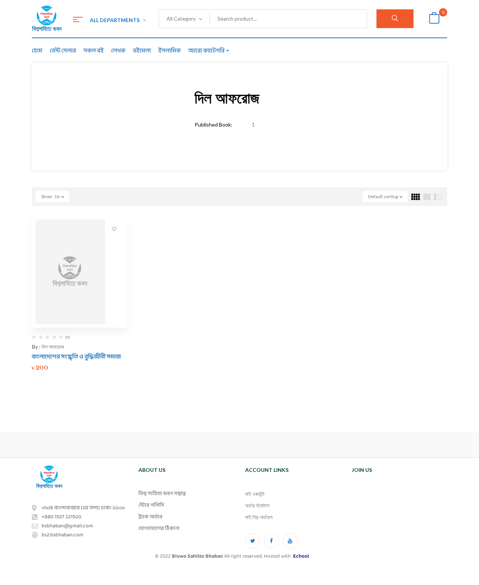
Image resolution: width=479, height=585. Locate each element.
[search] (395, 18)
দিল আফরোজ (53, 346)
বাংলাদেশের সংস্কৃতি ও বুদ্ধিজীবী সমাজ (76, 357)
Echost (301, 556)
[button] (434, 18)
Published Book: (213, 124)
